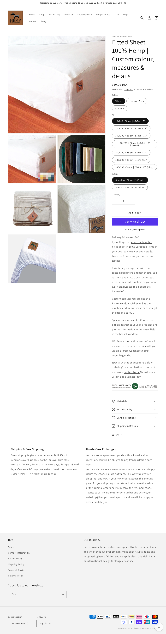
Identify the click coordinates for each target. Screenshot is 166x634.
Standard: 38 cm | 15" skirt (130, 180)
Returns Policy (15, 575)
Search (11, 547)
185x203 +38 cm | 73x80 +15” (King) (134, 167)
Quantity (116, 194)
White (118, 101)
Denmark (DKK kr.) (20, 623)
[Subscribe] (62, 594)
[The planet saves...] (135, 390)
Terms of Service (16, 570)
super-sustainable (141, 242)
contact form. (132, 372)
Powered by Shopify (150, 628)
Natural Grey (137, 101)
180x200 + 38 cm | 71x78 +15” (131, 159)
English (43, 623)
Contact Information (19, 552)
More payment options (135, 229)
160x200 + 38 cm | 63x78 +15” (131, 152)
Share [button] (119, 434)
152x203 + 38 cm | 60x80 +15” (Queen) (134, 144)
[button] (142, 17)
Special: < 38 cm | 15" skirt (129, 187)
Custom (119, 108)
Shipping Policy (16, 564)
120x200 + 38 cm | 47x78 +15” (131, 128)
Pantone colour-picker (125, 303)
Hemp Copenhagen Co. (133, 628)
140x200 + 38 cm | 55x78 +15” (131, 135)
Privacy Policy (15, 558)
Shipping (128, 89)
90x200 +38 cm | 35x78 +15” (130, 121)
